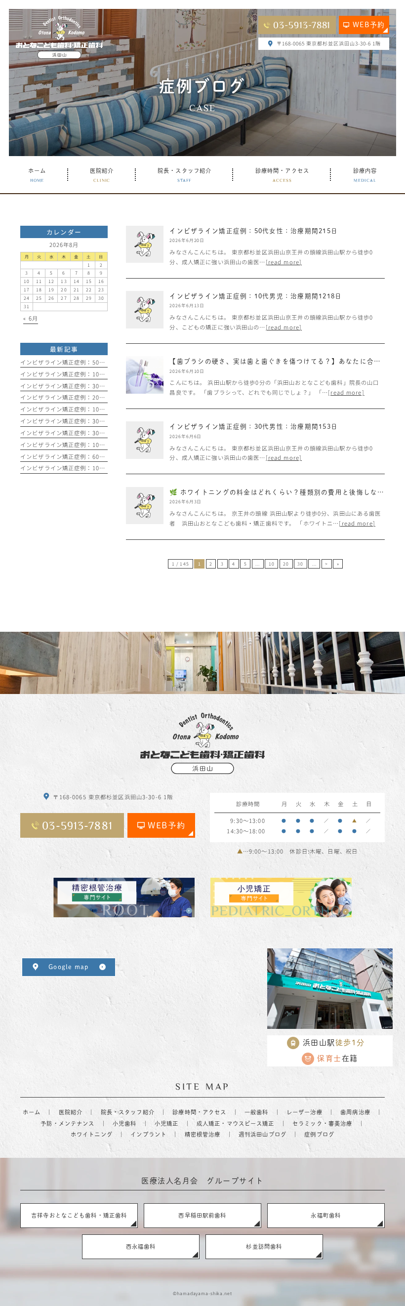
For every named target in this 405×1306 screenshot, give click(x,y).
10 (272, 564)
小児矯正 (167, 1123)
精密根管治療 (203, 1134)
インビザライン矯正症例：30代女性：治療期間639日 (92, 421)
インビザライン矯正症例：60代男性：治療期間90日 (90, 456)
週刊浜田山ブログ (262, 1134)
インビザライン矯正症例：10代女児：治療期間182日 (92, 409)
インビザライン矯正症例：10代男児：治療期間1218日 (93, 374)
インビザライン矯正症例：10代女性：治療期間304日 (92, 468)
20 (286, 564)
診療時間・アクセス (199, 1112)
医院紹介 (71, 1112)
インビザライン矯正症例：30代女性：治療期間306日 (92, 433)
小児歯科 (125, 1123)
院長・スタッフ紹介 (128, 1112)
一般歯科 (256, 1112)
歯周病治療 (355, 1112)
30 (300, 564)
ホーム (31, 1112)
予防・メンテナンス (67, 1123)
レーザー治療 (304, 1112)
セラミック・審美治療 (322, 1123)
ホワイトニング (92, 1134)
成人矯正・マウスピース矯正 (236, 1123)
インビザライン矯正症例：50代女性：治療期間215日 (92, 362)
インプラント (148, 1134)
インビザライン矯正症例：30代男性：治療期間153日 (92, 386)
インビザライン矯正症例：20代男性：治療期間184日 (92, 397)
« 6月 (30, 318)
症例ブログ (319, 1134)
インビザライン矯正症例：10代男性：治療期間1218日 (93, 445)
